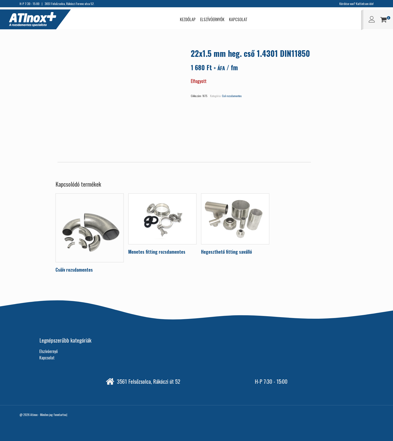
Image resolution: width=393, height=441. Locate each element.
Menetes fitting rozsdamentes (156, 251)
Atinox (34, 414)
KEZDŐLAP (188, 19)
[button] (383, 20)
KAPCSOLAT (238, 19)
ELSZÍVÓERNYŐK (212, 19)
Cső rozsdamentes (232, 96)
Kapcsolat (47, 358)
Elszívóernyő (48, 351)
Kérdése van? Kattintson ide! (356, 3)
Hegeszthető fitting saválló (226, 251)
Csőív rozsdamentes (74, 269)
